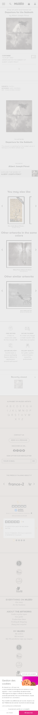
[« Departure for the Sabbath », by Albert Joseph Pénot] (18, 384)
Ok (33, 461)
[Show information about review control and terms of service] (31, 513)
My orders (19, 633)
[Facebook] (14, 451)
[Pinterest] (20, 451)
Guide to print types (19, 614)
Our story (19, 602)
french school (16, 148)
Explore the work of (11, 173)
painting (15, 146)
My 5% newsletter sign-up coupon (19, 639)
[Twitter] (23, 451)
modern (26, 146)
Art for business (19, 604)
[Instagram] (17, 451)
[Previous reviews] (1, 528)
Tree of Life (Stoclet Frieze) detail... (16, 226)
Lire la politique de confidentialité (11, 706)
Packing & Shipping (19, 622)
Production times (19, 619)
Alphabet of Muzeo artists (19, 401)
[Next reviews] (36, 528)
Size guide (19, 616)
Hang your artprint (19, 624)
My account (19, 636)
